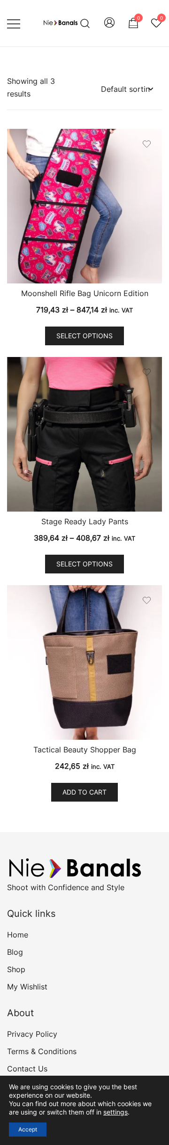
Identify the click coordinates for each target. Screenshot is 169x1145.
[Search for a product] (85, 23)
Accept (27, 1129)
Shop (16, 969)
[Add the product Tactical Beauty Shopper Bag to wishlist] (146, 600)
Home (17, 934)
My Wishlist (27, 986)
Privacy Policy (32, 1034)
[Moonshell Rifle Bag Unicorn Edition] (84, 206)
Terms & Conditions (42, 1051)
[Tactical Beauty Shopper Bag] (84, 662)
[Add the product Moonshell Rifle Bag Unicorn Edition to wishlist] (146, 144)
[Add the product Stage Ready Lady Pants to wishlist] (146, 372)
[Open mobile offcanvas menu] (13, 23)
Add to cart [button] (84, 792)
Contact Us (27, 1068)
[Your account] (109, 23)
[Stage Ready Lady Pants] (84, 434)
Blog (15, 952)
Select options (84, 336)
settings (115, 1112)
